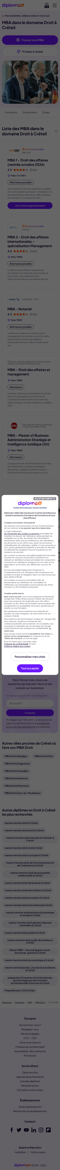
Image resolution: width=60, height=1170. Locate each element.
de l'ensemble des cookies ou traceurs (22, 534)
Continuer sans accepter (45, 498)
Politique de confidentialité (16, 644)
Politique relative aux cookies (17, 646)
